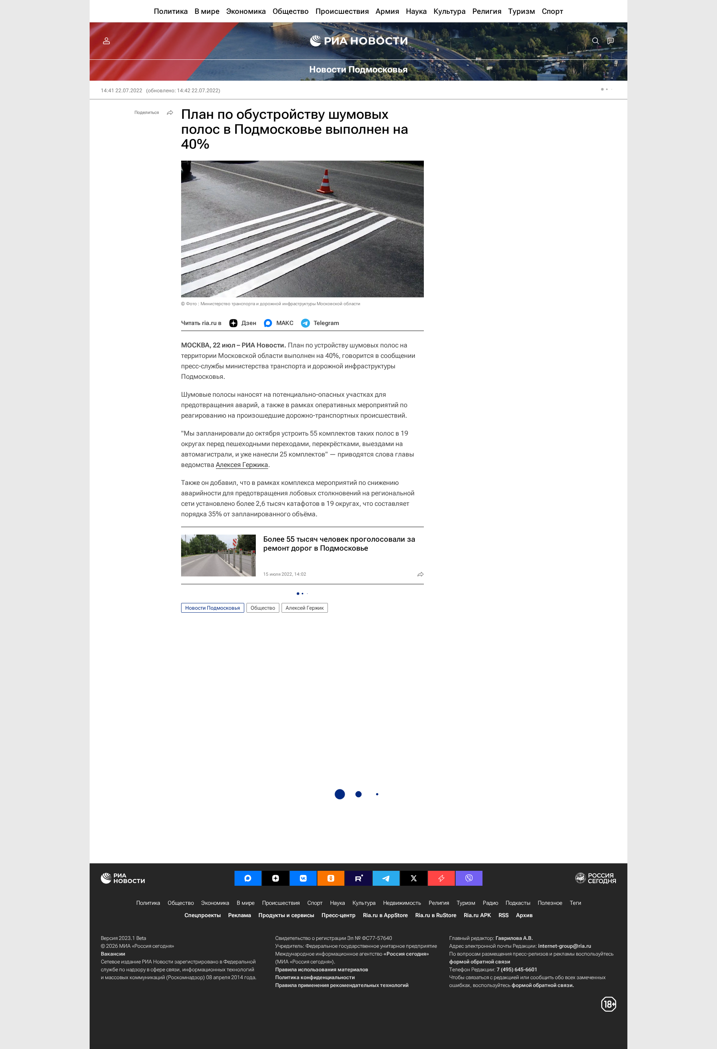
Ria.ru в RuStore (435, 915)
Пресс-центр (339, 915)
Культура (364, 903)
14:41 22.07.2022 (121, 90)
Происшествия (281, 903)
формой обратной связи (479, 962)
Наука (337, 903)
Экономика (215, 903)
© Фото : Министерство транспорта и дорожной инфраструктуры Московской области (270, 303)
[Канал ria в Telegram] (386, 878)
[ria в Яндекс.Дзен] (275, 878)
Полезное (550, 903)
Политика (148, 903)
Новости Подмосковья (212, 608)
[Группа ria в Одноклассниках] (330, 878)
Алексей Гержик (305, 608)
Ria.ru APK (477, 915)
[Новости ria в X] (413, 878)
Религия (439, 903)
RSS (504, 915)
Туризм (466, 903)
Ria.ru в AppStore (385, 915)
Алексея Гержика (242, 464)
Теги (575, 903)
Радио (490, 903)
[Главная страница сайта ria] (358, 41)
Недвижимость (402, 903)
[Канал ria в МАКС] (248, 878)
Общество (263, 608)
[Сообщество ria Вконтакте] (303, 878)
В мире (246, 903)
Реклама (239, 915)
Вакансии (113, 954)
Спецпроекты (202, 915)
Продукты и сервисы (286, 915)
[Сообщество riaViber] (469, 878)
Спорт (315, 903)
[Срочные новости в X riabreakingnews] (441, 878)
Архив (524, 915)
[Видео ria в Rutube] (358, 878)
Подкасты (518, 903)
